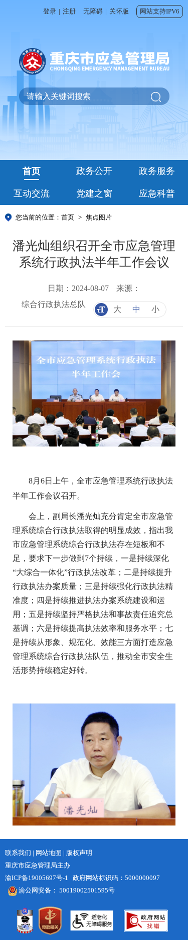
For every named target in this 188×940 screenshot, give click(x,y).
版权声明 (79, 852)
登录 (49, 11)
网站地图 (49, 852)
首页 (32, 171)
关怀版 (119, 11)
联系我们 (18, 852)
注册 (69, 11)
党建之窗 (94, 193)
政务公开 (94, 171)
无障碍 (93, 11)
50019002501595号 (87, 890)
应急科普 (157, 193)
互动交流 (32, 193)
